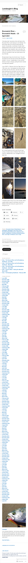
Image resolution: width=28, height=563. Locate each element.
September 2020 (6, 347)
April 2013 (4, 448)
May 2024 (4, 297)
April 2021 (4, 336)
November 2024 (5, 290)
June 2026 (4, 278)
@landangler (10, 230)
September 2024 (6, 294)
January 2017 (5, 382)
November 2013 (5, 437)
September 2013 (6, 441)
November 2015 (5, 403)
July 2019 (4, 357)
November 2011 (5, 475)
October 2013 (5, 439)
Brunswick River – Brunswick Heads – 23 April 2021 (10, 33)
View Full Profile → (6, 540)
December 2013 (5, 436)
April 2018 (4, 368)
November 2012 (5, 456)
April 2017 (4, 379)
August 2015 (5, 407)
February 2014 (5, 433)
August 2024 (5, 295)
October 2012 (5, 458)
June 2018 (4, 365)
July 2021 (4, 331)
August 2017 (5, 374)
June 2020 (4, 352)
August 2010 (5, 499)
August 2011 (5, 480)
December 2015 (5, 401)
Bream (20, 230)
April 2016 (4, 395)
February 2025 (5, 286)
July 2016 (4, 390)
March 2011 (4, 488)
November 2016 (5, 384)
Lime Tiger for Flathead (10, 234)
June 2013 (4, 445)
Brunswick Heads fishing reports (9, 231)
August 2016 (5, 388)
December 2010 (5, 493)
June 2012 (4, 464)
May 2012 (4, 466)
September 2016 (6, 387)
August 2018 (5, 362)
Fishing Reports (17, 229)
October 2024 (5, 292)
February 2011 (5, 489)
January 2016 (5, 399)
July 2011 (4, 482)
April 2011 (4, 486)
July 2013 (4, 444)
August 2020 (5, 349)
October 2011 (5, 477)
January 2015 (5, 417)
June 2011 (4, 483)
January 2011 (5, 491)
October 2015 (5, 404)
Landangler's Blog (10, 8)
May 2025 (4, 284)
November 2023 (5, 303)
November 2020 (5, 344)
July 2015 (4, 409)
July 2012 (4, 463)
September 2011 (6, 478)
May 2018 (4, 366)
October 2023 (5, 305)
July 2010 (4, 501)
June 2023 (4, 306)
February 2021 (5, 339)
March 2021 (4, 338)
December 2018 (5, 360)
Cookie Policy (5, 557)
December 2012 (5, 455)
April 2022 (4, 322)
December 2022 (5, 309)
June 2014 (4, 426)
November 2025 (5, 281)
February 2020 (5, 355)
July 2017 (4, 376)
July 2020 (4, 350)
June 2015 (4, 411)
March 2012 (4, 469)
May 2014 (4, 428)
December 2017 (5, 369)
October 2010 (5, 496)
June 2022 (4, 319)
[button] (8, 81)
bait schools (16, 230)
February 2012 (5, 470)
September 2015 (6, 406)
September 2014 (6, 423)
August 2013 (5, 442)
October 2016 (5, 385)
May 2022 (4, 320)
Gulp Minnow (8, 233)
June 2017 (4, 377)
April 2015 (4, 414)
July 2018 (4, 363)
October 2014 (5, 422)
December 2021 (5, 324)
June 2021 (4, 333)
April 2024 (4, 298)
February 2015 (5, 415)
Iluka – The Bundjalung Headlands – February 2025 (14, 272)
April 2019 (4, 358)
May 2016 (4, 393)
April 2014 (4, 429)
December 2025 (5, 279)
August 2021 (5, 330)
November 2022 (5, 311)
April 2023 (4, 308)
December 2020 (5, 343)
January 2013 (5, 453)
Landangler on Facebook (8, 545)
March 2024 (4, 300)
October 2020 (5, 346)
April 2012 (4, 467)
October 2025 (5, 283)
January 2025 (5, 287)
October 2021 (5, 327)
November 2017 (5, 371)
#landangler (4, 230)
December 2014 (5, 418)
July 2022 (4, 317)
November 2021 (5, 325)
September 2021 (6, 328)
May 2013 (4, 447)
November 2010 (5, 494)
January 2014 (5, 434)
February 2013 (5, 452)
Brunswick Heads (10, 229)
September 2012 (6, 459)
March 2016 (4, 396)
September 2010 (6, 497)
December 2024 (5, 289)
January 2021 (5, 341)
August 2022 (5, 316)
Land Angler (5, 550)
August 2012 (5, 461)
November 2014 (5, 420)
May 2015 (4, 412)
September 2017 (6, 373)
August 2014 (5, 425)
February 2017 (5, 380)
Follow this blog (6, 239)
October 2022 (5, 313)
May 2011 (4, 485)
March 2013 (4, 450)
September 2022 (6, 314)
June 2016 (4, 392)
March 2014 (4, 431)
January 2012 (5, 472)
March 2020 (4, 354)
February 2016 (5, 398)
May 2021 (4, 335)
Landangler (4, 529)
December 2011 (5, 474)
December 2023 (5, 302)
